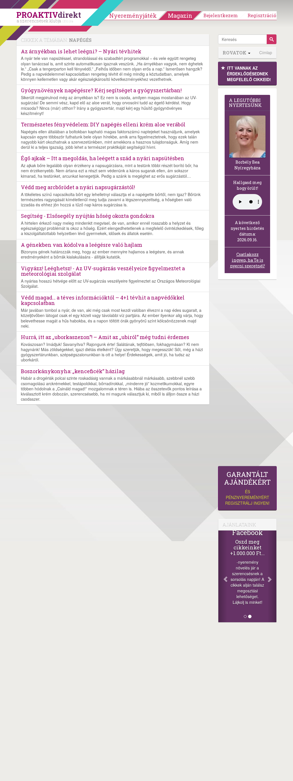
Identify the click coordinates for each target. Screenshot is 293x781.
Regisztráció (262, 15)
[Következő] (272, 576)
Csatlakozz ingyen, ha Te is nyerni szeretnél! (247, 260)
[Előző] (222, 576)
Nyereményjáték (133, 15)
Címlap (265, 52)
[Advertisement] (247, 374)
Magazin (180, 15)
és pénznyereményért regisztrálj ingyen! (247, 488)
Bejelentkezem (220, 15)
